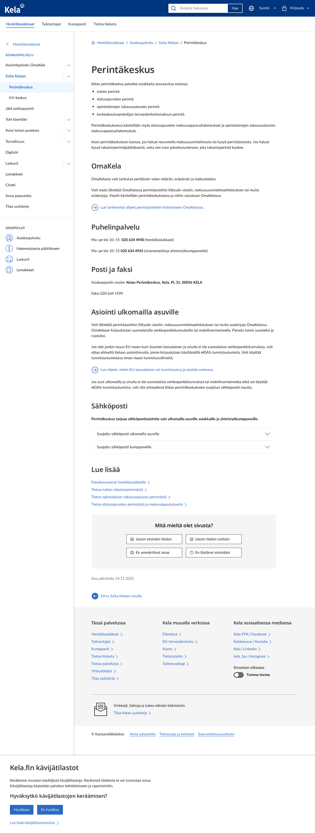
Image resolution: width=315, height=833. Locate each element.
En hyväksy (50, 810)
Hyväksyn (22, 810)
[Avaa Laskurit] (69, 163)
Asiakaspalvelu (19, 55)
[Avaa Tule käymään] (69, 119)
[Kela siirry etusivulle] (14, 8)
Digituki (12, 152)
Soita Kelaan (16, 76)
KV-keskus (18, 98)
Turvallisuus (15, 141)
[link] (20, 24)
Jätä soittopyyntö (20, 109)
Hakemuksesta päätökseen (38, 248)
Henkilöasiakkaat (26, 44)
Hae (235, 8)
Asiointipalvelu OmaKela (25, 65)
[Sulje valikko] (69, 76)
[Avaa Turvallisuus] (69, 142)
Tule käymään (16, 119)
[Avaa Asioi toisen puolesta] (69, 130)
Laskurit (12, 163)
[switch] (239, 675)
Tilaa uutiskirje (17, 206)
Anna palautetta (18, 196)
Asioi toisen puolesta (22, 130)
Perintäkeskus (21, 87)
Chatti (10, 185)
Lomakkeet (14, 174)
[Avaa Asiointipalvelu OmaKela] (69, 65)
